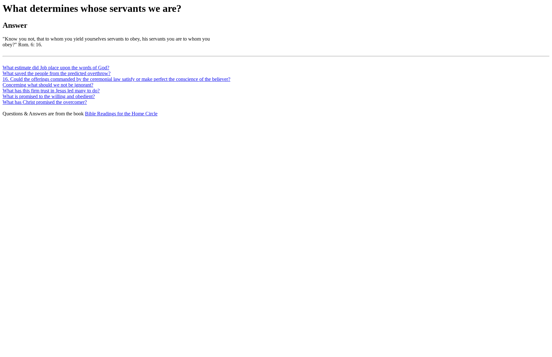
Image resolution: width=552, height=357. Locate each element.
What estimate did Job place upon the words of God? (56, 67)
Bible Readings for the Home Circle (121, 113)
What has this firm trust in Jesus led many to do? (51, 90)
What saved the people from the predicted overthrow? (57, 73)
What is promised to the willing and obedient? (49, 96)
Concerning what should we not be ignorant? (48, 85)
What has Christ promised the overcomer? (45, 102)
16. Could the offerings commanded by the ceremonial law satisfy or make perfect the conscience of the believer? (116, 79)
